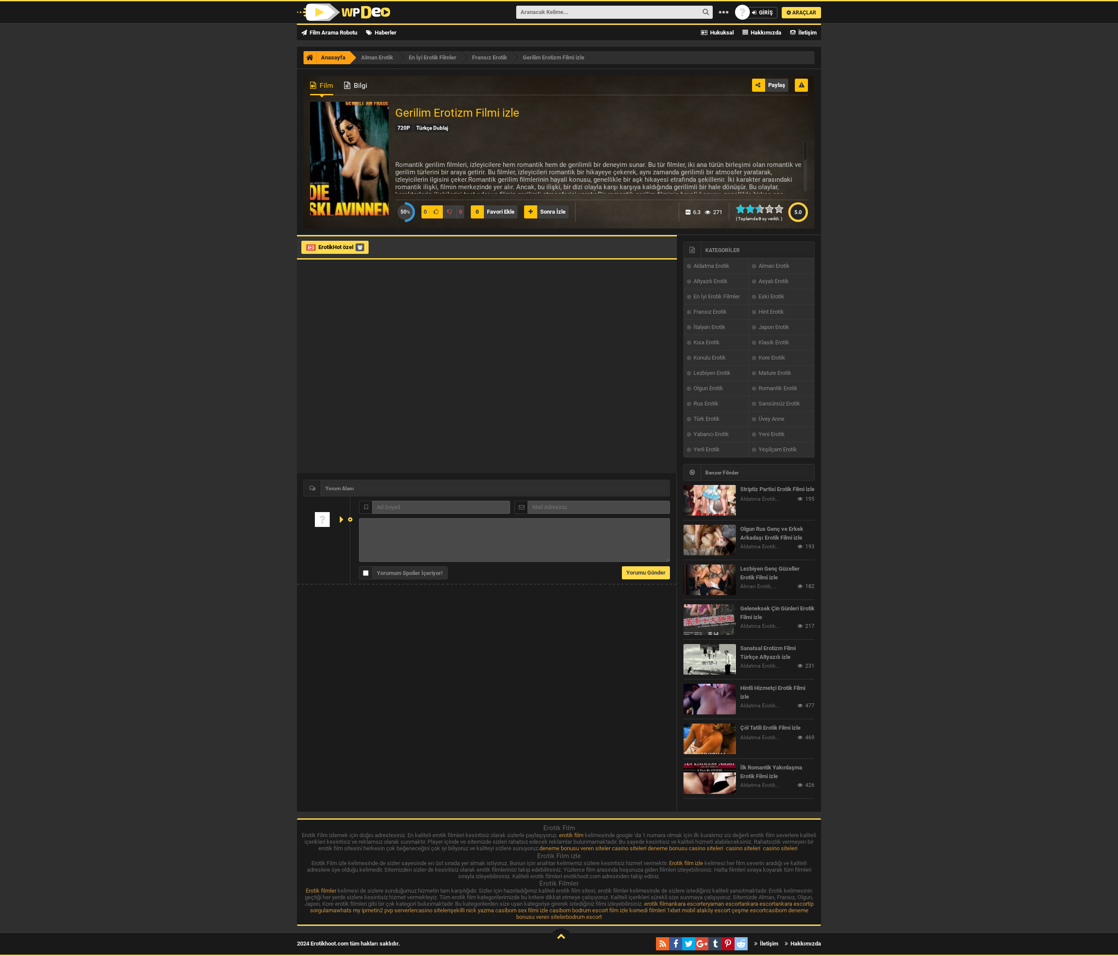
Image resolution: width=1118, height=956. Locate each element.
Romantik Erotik (777, 388)
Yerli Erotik (706, 449)
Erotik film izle (686, 863)
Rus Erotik (705, 403)
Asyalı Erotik (773, 281)
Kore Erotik (771, 357)
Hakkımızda (765, 32)
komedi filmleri (647, 910)
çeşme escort (749, 910)
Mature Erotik (774, 373)
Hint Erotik (770, 311)
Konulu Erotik (709, 357)
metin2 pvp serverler (391, 910)
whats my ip (351, 910)
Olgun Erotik (707, 388)
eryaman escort (722, 904)
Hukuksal (721, 32)
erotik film (571, 835)
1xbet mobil (681, 910)
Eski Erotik (770, 296)
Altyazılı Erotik (710, 281)
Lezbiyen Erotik (711, 373)
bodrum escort (590, 910)
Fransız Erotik (709, 311)
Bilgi (359, 85)
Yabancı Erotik (710, 434)
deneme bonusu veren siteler (575, 848)
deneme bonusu (667, 848)
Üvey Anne (770, 419)
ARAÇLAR (803, 13)
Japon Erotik (773, 327)
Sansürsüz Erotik (778, 403)
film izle (618, 910)
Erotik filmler (321, 890)
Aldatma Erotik (710, 266)
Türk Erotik (706, 419)
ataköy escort (713, 910)
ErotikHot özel (335, 247)
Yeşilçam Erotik (777, 449)
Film (325, 85)
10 (781, 208)
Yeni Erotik (771, 434)
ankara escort (686, 904)
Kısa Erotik (706, 342)
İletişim (807, 32)
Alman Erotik (773, 266)
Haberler (385, 32)
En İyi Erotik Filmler (716, 296)
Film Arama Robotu (332, 32)
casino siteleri (629, 848)
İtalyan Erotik (708, 327)
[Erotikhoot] (343, 12)
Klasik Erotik (773, 342)
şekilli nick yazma (472, 910)
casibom (506, 910)
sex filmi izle (533, 910)
